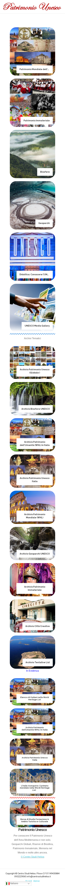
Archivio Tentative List (38, 662)
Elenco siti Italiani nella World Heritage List (34, 698)
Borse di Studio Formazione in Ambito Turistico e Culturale (34, 820)
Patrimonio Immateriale (37, 120)
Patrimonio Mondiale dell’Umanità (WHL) (42, 69)
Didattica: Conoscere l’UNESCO (36, 274)
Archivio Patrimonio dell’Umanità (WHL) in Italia (35, 729)
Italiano (14, 883)
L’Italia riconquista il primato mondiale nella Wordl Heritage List (35, 788)
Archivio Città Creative (37, 626)
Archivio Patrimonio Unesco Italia (35, 759)
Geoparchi (44, 223)
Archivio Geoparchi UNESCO (35, 554)
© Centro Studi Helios (32, 857)
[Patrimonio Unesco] (32, 7)
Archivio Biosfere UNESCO (35, 409)
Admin (36, 881)
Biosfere (45, 172)
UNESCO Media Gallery (37, 326)
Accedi (28, 881)
